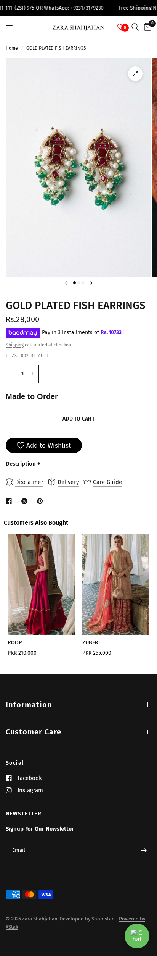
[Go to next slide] (140, 602)
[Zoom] (135, 73)
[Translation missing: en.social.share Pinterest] (41, 501)
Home (12, 48)
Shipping (15, 345)
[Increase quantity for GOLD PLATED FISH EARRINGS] (32, 374)
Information (29, 704)
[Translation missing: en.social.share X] (25, 501)
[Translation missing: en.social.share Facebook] (10, 501)
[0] (146, 27)
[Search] (135, 27)
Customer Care (33, 731)
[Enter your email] (143, 850)
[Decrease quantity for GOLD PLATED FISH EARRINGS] (12, 374)
